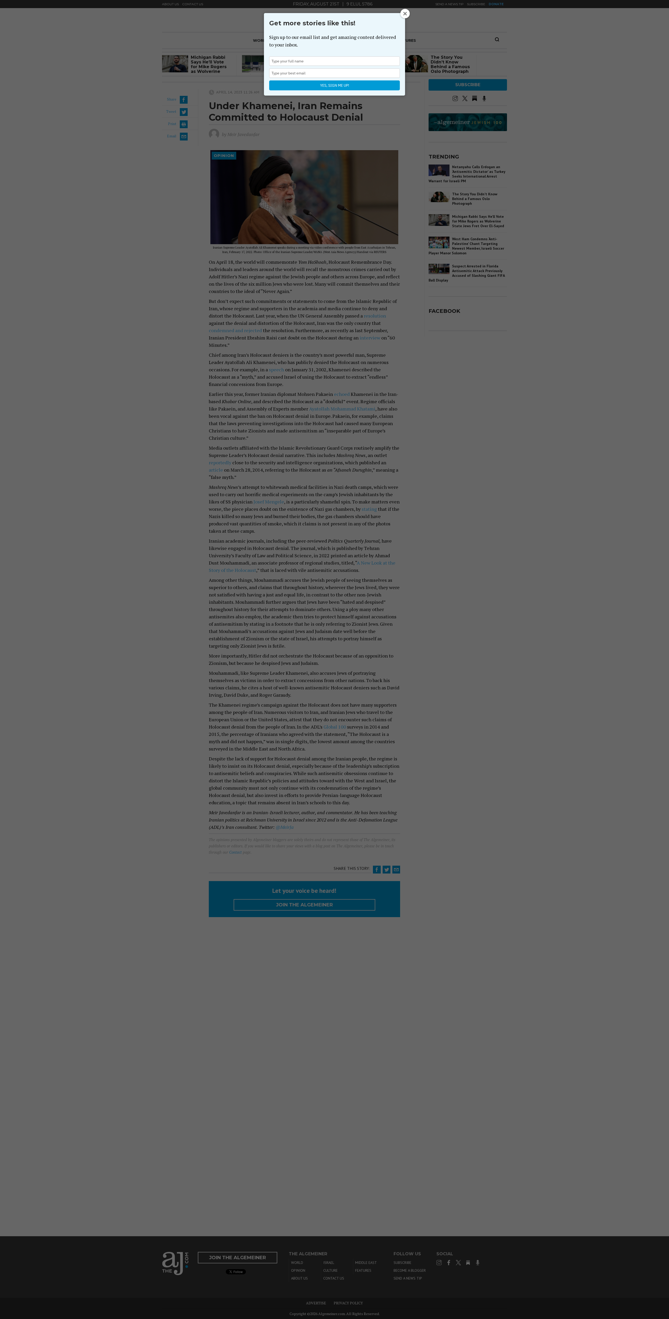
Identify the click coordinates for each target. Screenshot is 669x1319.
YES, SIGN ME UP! (334, 85)
